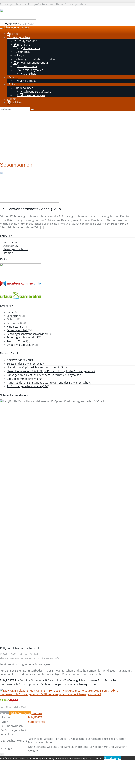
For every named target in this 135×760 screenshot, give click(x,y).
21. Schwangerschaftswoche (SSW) (28, 386)
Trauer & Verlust (17, 341)
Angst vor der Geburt (20, 360)
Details (4, 713)
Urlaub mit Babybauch (21, 345)
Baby (10, 312)
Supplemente (36, 721)
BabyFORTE (35, 717)
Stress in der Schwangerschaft (25, 363)
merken (37, 713)
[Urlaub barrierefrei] (20, 300)
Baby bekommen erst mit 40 (24, 379)
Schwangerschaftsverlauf (22, 337)
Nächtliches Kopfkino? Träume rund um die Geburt (38, 367)
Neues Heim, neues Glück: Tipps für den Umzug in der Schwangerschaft (51, 371)
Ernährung (13, 316)
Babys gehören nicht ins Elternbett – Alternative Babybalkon (44, 375)
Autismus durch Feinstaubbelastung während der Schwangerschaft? (49, 382)
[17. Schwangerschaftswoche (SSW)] (29, 201)
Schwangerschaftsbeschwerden (26, 334)
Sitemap (8, 253)
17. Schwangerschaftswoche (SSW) (31, 209)
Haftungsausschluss (15, 249)
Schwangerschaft (17, 330)
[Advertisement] (67, 135)
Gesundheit (14, 323)
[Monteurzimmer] (20, 285)
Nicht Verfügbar (21, 713)
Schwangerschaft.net (16, 27)
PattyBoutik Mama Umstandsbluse (21, 648)
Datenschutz (10, 246)
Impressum (10, 242)
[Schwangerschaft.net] (18, 18)
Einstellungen (112, 758)
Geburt (11, 319)
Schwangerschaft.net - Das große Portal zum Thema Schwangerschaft (43, 4)
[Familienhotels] (20, 279)
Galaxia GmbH (29, 654)
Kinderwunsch (16, 326)
